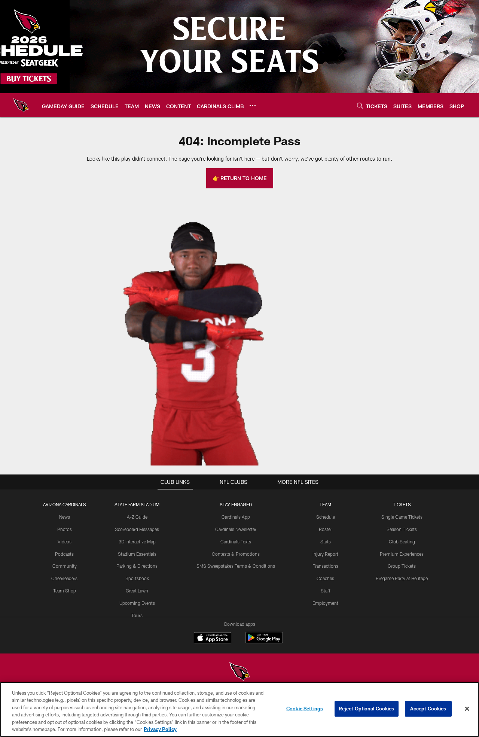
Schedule (325, 516)
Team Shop (64, 590)
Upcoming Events (137, 603)
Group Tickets (402, 565)
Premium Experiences (402, 553)
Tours (137, 615)
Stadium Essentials (137, 553)
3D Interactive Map (137, 541)
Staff (325, 590)
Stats (325, 541)
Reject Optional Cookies (366, 709)
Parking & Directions (137, 565)
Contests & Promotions (236, 553)
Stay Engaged (236, 504)
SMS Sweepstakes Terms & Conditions (235, 565)
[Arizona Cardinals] (239, 672)
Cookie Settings (304, 709)
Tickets (402, 504)
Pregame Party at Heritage (402, 578)
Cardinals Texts (235, 541)
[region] (239, 709)
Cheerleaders (64, 578)
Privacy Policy (160, 729)
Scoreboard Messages (137, 529)
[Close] (467, 709)
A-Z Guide (137, 516)
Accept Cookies (428, 709)
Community (64, 565)
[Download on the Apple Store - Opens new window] (212, 638)
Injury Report (325, 553)
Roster (325, 529)
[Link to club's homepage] (21, 105)
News (64, 516)
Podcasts (64, 553)
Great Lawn (137, 590)
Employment (325, 603)
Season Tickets (402, 529)
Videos (64, 541)
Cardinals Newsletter (235, 529)
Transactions (325, 565)
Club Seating (402, 541)
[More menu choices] (253, 106)
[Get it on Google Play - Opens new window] (264, 641)
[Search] (360, 105)
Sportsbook (137, 578)
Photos (64, 529)
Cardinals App (236, 516)
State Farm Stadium (137, 504)
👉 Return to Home (240, 178)
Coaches (325, 578)
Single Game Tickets (401, 516)
